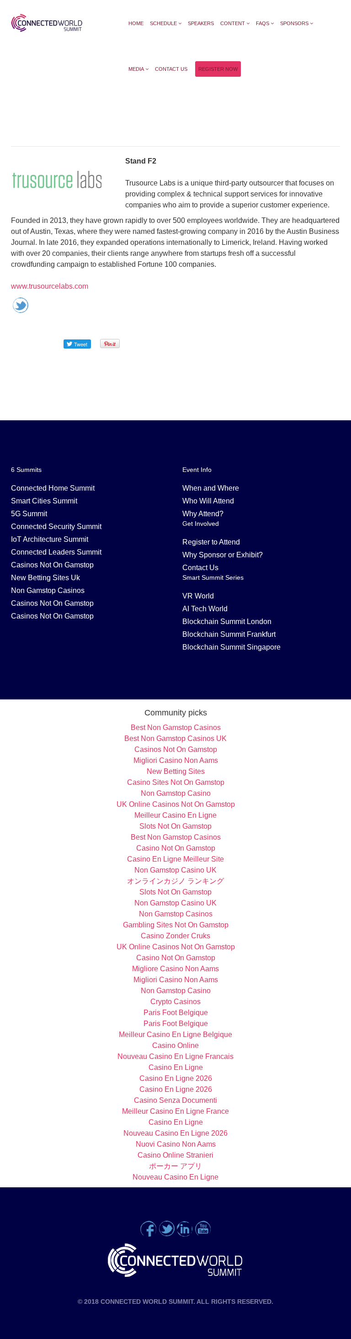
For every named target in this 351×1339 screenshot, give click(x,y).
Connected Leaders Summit (56, 552)
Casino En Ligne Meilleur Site (175, 859)
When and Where (210, 488)
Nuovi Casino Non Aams (176, 1144)
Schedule (163, 23)
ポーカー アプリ (175, 1166)
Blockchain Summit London (226, 621)
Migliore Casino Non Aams (175, 969)
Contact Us (171, 69)
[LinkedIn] (185, 1228)
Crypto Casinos (175, 1002)
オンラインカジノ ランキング (175, 881)
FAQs (262, 23)
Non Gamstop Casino (176, 793)
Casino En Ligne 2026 (175, 1078)
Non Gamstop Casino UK (175, 870)
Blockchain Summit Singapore (231, 647)
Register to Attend (211, 542)
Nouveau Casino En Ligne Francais (175, 1056)
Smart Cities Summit (44, 501)
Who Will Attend (208, 501)
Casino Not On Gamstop (175, 848)
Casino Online (175, 1045)
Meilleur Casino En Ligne (175, 815)
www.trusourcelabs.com (49, 286)
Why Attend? (202, 514)
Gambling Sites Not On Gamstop (176, 925)
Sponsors (294, 23)
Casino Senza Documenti (175, 1100)
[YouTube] (203, 1228)
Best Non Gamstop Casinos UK (175, 738)
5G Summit (29, 514)
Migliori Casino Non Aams (175, 760)
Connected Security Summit (56, 526)
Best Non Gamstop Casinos (176, 727)
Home (136, 23)
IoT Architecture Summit (49, 539)
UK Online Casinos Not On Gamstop (176, 804)
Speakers (201, 23)
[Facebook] (148, 1228)
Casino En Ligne (176, 1067)
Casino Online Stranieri (175, 1155)
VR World (198, 596)
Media (136, 69)
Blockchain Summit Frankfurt (229, 634)
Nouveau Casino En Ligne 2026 (175, 1133)
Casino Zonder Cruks (175, 936)
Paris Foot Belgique (176, 1012)
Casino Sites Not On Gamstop (175, 782)
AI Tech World (205, 609)
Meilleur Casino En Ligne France (175, 1111)
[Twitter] (166, 1228)
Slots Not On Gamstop (175, 826)
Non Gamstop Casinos (48, 590)
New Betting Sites (176, 771)
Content (232, 23)
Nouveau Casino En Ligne (175, 1177)
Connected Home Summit (53, 488)
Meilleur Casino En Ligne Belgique (175, 1034)
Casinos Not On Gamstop (52, 565)
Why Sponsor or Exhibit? (222, 555)
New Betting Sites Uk (45, 578)
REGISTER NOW (218, 69)
